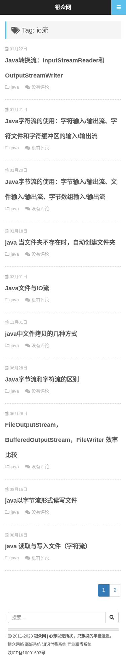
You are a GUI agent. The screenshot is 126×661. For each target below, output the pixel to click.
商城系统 (33, 644)
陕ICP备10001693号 (26, 653)
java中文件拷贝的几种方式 (41, 333)
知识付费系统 (54, 644)
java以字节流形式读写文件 (41, 500)
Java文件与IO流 (27, 288)
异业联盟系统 (79, 644)
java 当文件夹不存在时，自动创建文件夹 (60, 242)
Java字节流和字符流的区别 (42, 379)
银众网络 (16, 644)
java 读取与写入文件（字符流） (48, 546)
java (15, 87)
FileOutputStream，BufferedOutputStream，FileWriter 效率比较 (61, 439)
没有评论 (40, 87)
